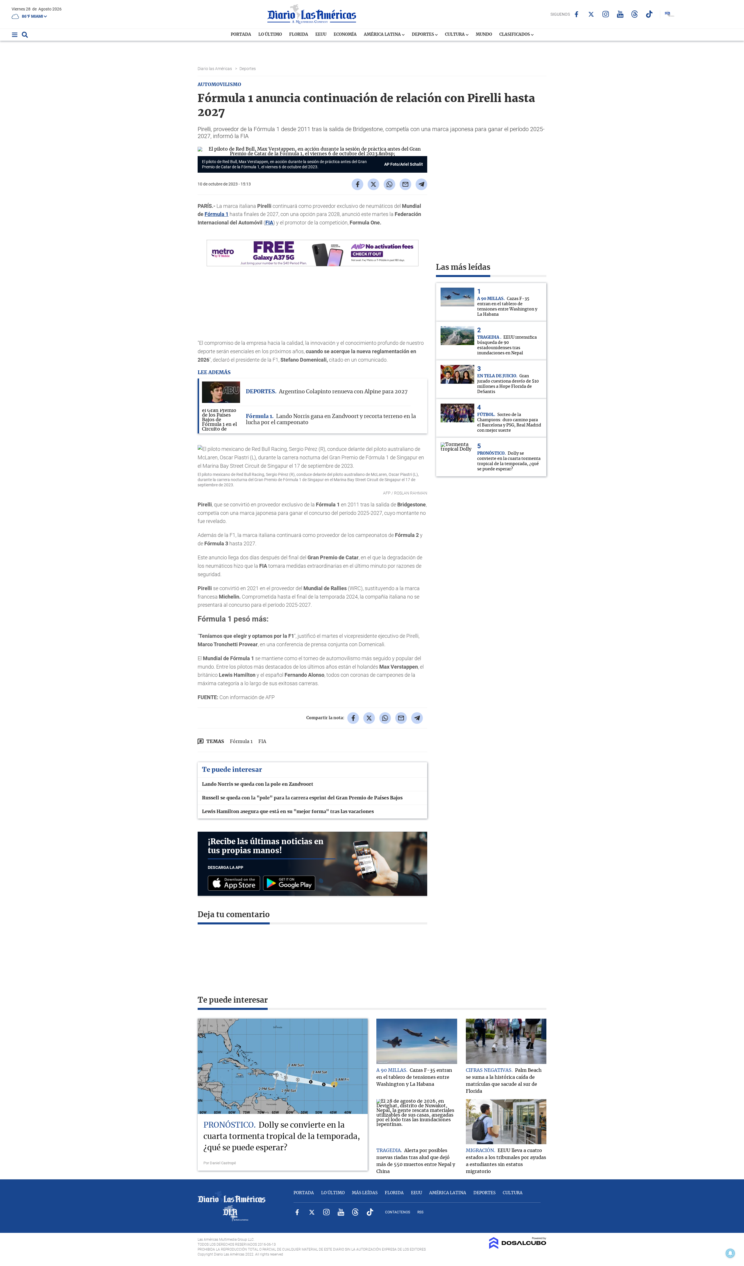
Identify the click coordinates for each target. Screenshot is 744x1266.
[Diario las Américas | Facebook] (576, 14)
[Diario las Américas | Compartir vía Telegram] (421, 184)
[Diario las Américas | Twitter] (591, 14)
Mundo (484, 35)
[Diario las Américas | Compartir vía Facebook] (357, 184)
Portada (241, 35)
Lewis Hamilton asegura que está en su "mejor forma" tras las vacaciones (288, 811)
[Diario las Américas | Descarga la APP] (235, 884)
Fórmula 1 (216, 214)
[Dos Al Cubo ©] (517, 1247)
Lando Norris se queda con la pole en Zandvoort (257, 784)
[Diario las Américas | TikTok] (649, 14)
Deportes (423, 35)
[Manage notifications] (730, 1253)
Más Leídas (365, 1193)
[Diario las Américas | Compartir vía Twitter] (373, 184)
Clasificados (515, 35)
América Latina (383, 35)
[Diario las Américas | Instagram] (605, 14)
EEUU (320, 35)
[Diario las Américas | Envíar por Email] (405, 184)
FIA (269, 222)
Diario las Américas (215, 68)
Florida (298, 35)
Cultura (455, 35)
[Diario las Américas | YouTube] (620, 14)
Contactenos (397, 1212)
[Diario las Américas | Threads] (634, 14)
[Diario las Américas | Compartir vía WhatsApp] (389, 184)
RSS (420, 1212)
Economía (345, 35)
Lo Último (270, 35)
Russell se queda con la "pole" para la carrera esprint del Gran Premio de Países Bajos (302, 798)
